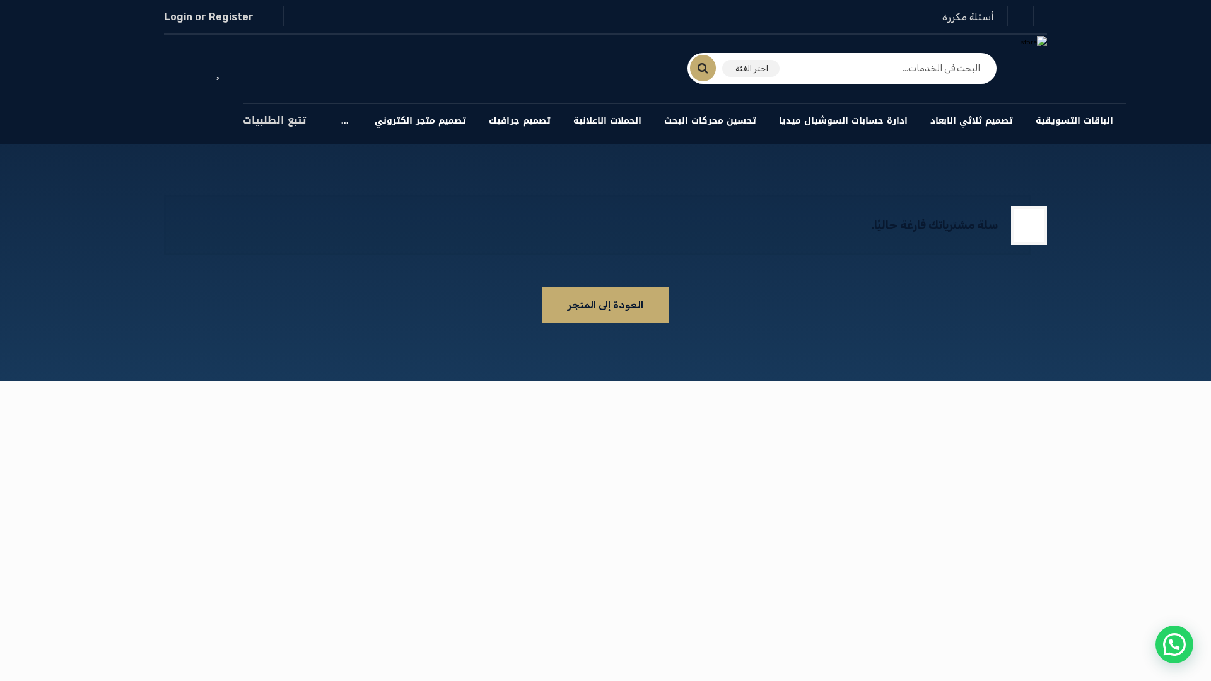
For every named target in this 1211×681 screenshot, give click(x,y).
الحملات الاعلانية (607, 120)
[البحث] (710, 68)
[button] (1174, 644)
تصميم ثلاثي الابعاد (971, 120)
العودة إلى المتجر (605, 305)
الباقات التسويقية (1074, 120)
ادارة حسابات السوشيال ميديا (843, 120)
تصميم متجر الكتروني (420, 120)
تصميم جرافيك (520, 120)
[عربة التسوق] (182, 70)
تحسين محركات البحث (710, 120)
